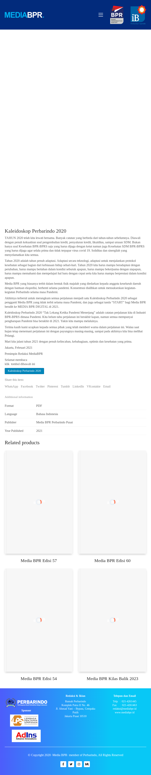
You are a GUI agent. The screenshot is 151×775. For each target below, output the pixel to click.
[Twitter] (71, 764)
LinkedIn (78, 386)
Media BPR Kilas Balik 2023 (112, 678)
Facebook (27, 386)
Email (106, 386)
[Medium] (87, 764)
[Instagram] (79, 764)
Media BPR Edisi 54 (39, 678)
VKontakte (93, 386)
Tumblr (65, 386)
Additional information (19, 397)
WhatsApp (11, 386)
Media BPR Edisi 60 (112, 560)
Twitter (40, 386)
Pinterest (52, 386)
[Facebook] (63, 764)
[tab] (75, 397)
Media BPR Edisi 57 (39, 560)
